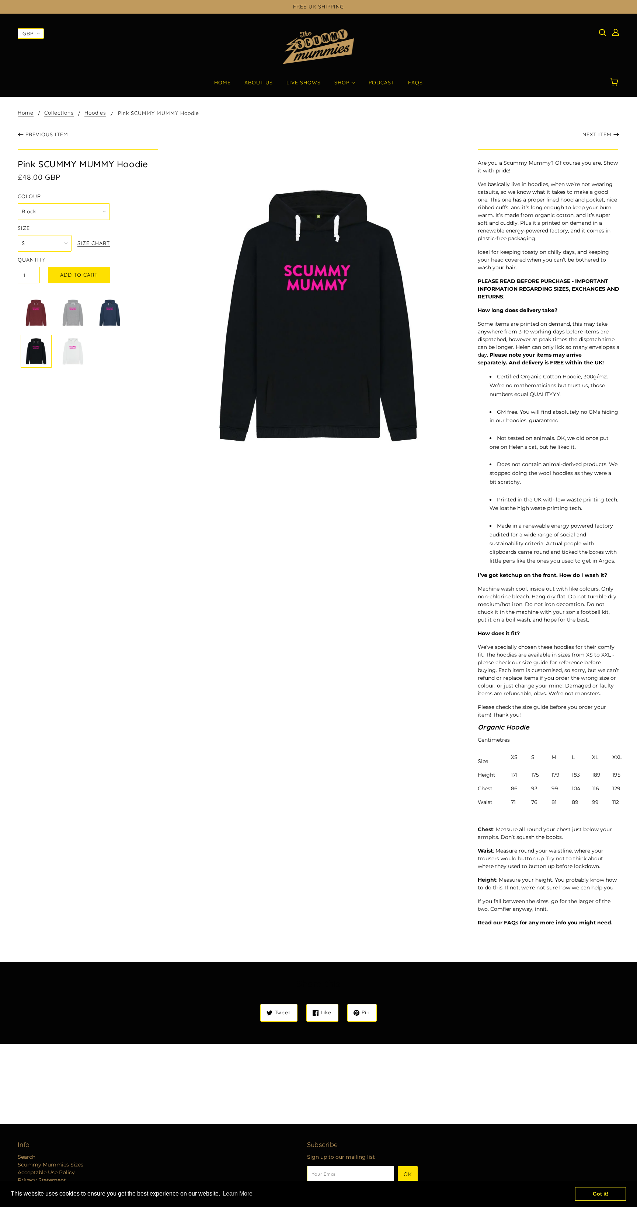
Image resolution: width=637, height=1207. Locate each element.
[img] (602, 32)
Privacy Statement (42, 1180)
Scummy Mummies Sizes (50, 1164)
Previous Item (46, 134)
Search (26, 1157)
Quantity (29, 259)
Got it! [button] (601, 1194)
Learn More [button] (238, 1193)
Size (24, 228)
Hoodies (95, 113)
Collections (59, 113)
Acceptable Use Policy (46, 1172)
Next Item (597, 134)
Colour (29, 196)
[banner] (318, 46)
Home (26, 113)
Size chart (93, 243)
